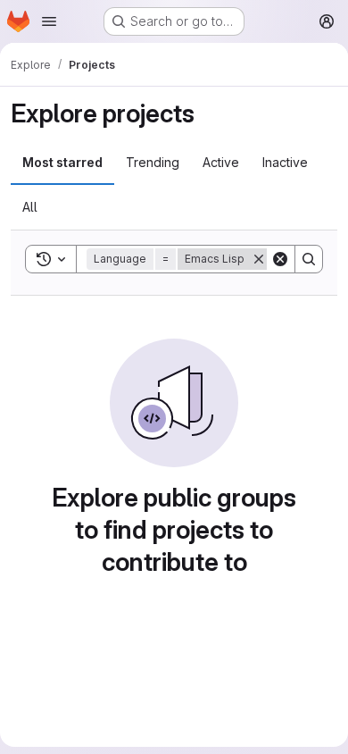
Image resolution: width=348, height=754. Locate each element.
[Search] (308, 259)
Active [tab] (221, 162)
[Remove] (258, 259)
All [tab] (29, 206)
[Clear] (280, 259)
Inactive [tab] (285, 162)
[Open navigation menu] (49, 21)
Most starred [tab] (62, 162)
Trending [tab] (152, 162)
